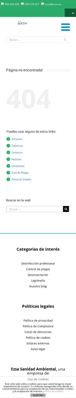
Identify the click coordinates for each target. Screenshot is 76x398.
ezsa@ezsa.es (53, 4)
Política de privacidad (38, 320)
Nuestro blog (38, 286)
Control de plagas (38, 269)
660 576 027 (32, 4)
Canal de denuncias (38, 332)
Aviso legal (38, 349)
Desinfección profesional (38, 263)
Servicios (17, 139)
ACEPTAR (38, 395)
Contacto (17, 152)
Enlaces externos (38, 343)
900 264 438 (12, 4)
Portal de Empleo (21, 179)
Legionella (38, 280)
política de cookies (53, 391)
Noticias (16, 159)
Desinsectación (38, 275)
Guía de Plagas (20, 172)
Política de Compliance (38, 326)
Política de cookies (38, 338)
